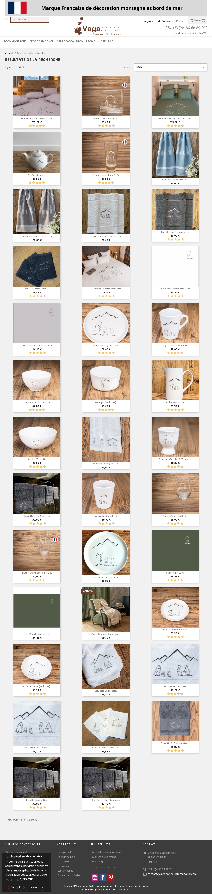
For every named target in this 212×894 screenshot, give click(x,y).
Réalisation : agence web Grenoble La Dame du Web (106, 889)
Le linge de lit (65, 852)
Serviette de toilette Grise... (175, 743)
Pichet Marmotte (175, 402)
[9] (111, 126)
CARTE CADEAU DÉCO (70, 41)
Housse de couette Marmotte (106, 289)
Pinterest (110, 877)
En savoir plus (34, 887)
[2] (33, 126)
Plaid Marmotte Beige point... (105, 634)
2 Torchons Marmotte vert (175, 180)
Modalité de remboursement (108, 852)
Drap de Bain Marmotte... (175, 686)
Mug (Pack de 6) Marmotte (174, 346)
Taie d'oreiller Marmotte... (37, 634)
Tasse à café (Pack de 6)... (105, 516)
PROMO (91, 41)
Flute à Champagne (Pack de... (37, 573)
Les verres (63, 866)
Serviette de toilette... (106, 691)
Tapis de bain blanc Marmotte (106, 236)
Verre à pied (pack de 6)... (174, 516)
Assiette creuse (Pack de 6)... (37, 686)
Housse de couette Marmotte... (37, 118)
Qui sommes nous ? (16, 852)
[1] (30, 126)
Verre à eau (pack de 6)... (106, 118)
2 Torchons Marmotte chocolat (37, 236)
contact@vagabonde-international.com (172, 874)
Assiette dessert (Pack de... (175, 630)
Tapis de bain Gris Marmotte (175, 232)
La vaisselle (64, 862)
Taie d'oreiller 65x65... (175, 573)
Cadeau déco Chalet (69, 875)
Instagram (95, 877)
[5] (43, 126)
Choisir (170, 67)
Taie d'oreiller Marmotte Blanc (175, 289)
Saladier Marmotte (37, 459)
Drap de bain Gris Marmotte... (106, 800)
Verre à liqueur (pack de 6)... (106, 175)
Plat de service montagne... (106, 577)
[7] (177, 126)
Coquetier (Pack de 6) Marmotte (175, 459)
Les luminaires (65, 871)
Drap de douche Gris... (37, 800)
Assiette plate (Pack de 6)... (106, 346)
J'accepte (16, 887)
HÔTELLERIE (106, 41)
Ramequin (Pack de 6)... (106, 402)
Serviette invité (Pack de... (106, 464)
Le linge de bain (66, 857)
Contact (180, 21)
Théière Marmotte (37, 175)
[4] (40, 126)
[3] (37, 126)
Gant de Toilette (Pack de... (37, 289)
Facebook (103, 877)
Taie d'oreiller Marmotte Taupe (37, 346)
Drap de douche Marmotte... (37, 748)
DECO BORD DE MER (41, 41)
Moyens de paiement (104, 857)
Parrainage (98, 862)
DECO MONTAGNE (15, 41)
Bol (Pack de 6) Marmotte (37, 402)
